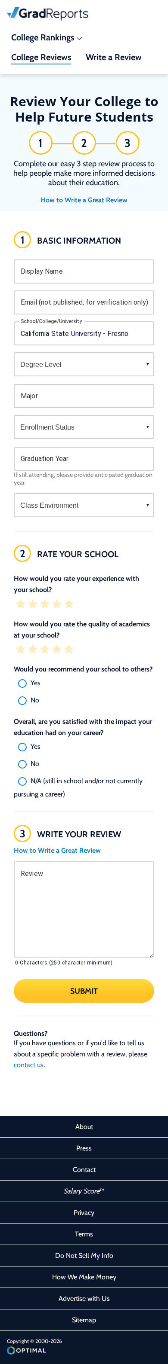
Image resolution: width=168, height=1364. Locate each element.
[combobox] (84, 333)
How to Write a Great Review (84, 200)
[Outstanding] (69, 605)
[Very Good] (57, 605)
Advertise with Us (84, 1298)
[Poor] (33, 605)
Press (84, 1148)
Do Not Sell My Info (84, 1255)
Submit (84, 991)
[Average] (45, 605)
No (35, 700)
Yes (35, 683)
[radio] (84, 683)
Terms (84, 1234)
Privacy (84, 1212)
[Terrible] (21, 605)
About (84, 1127)
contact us (29, 1065)
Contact (84, 1170)
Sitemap (84, 1320)
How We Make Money (84, 1277)
